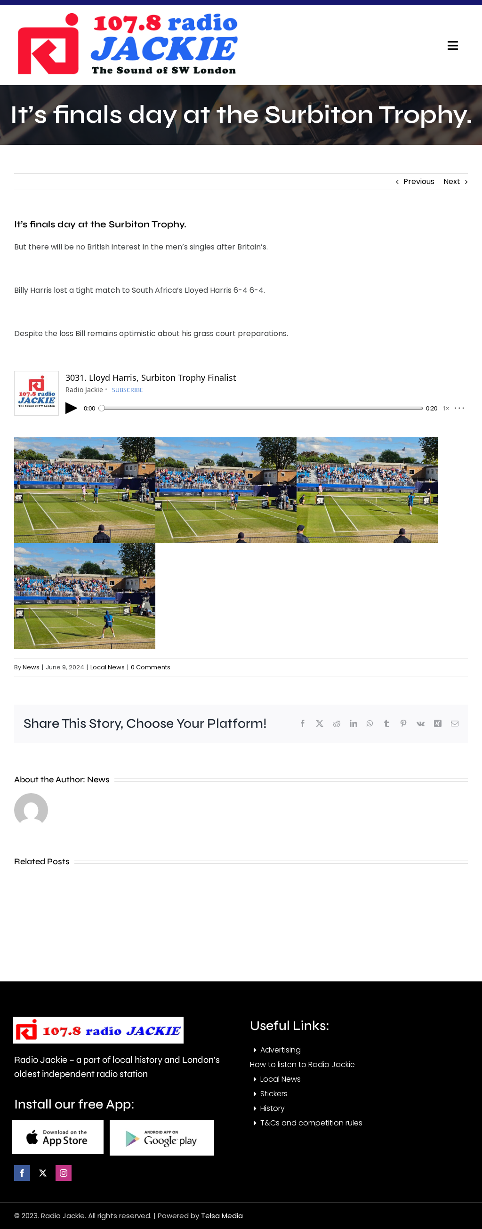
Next (451, 181)
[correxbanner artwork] (127, 15)
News (31, 667)
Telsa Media (222, 1216)
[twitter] (43, 1173)
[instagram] (64, 1173)
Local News (107, 667)
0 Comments (150, 667)
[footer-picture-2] (162, 1123)
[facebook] (22, 1173)
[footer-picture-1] (58, 1123)
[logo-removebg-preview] (98, 1020)
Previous (418, 181)
